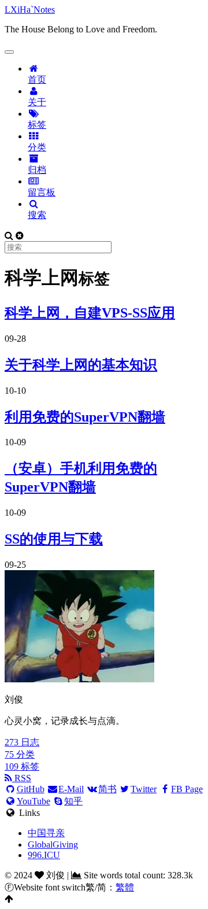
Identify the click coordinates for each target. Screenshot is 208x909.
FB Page (187, 789)
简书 (107, 789)
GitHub (30, 789)
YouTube (33, 801)
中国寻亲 (46, 833)
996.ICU (44, 855)
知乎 (73, 801)
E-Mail (71, 789)
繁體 (125, 887)
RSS (21, 778)
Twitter (144, 789)
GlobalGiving (53, 844)
